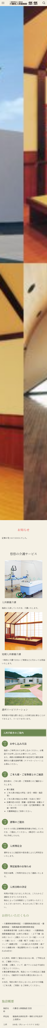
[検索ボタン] (44, 3)
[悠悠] (24, 3)
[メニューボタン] (3, 3)
